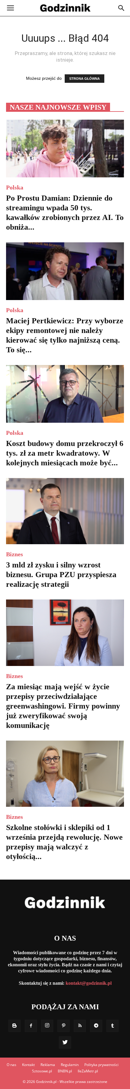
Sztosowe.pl (42, 1071)
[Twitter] (65, 1042)
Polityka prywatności (101, 1064)
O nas (11, 1064)
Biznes (14, 554)
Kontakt (28, 1064)
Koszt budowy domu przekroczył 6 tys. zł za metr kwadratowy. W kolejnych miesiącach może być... (64, 453)
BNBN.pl (65, 1071)
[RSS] (80, 1026)
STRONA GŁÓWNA (84, 78)
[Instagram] (47, 1026)
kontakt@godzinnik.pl (89, 983)
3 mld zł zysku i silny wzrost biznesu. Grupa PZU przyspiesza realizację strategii (61, 575)
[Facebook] (31, 1026)
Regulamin (70, 1064)
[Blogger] (14, 1026)
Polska (14, 187)
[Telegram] (96, 1026)
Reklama (48, 1064)
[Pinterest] (63, 1026)
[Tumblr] (112, 1026)
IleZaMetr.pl (88, 1071)
